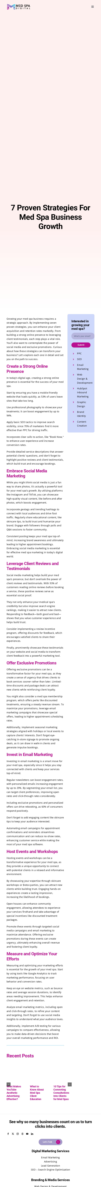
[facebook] (8, 1134)
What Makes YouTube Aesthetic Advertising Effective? (14, 1093)
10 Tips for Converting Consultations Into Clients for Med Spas (61, 1093)
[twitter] (13, 1134)
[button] (9, 1084)
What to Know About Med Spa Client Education (37, 1093)
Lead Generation (50, 1165)
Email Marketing (50, 1157)
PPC (79, 353)
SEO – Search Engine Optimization (50, 1169)
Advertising (50, 1161)
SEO (79, 359)
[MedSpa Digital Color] (18, 5)
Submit (81, 345)
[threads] (22, 1134)
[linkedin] (32, 1134)
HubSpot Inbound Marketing (83, 392)
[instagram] (18, 1134)
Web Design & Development (84, 378)
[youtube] (27, 1134)
